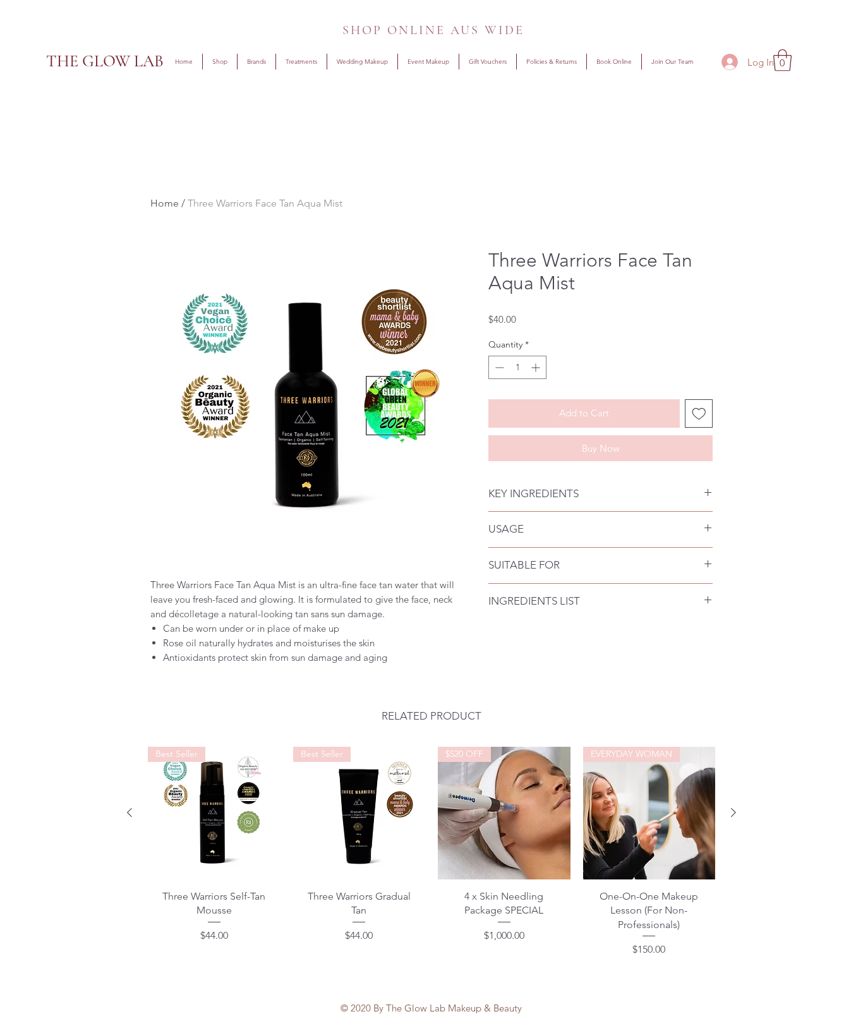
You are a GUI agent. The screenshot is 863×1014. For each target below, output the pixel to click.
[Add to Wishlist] (699, 413)
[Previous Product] (129, 812)
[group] (431, 855)
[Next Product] (733, 812)
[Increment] (537, 367)
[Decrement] (498, 367)
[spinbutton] (517, 367)
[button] (256, 61)
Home (164, 203)
